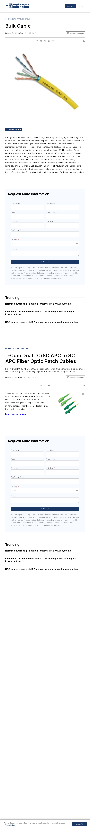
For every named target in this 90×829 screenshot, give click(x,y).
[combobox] (45, 243)
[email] (53, 41)
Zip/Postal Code (17, 230)
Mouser (18, 377)
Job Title (50, 221)
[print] (84, 41)
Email (14, 212)
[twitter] (45, 41)
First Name (16, 203)
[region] (45, 824)
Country (15, 240)
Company (15, 221)
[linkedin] (41, 41)
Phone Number (52, 212)
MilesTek (19, 33)
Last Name (51, 203)
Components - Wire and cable (17, 19)
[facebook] (37, 41)
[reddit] (49, 41)
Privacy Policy (10, 825)
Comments (15, 249)
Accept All (79, 824)
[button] (7, 6)
